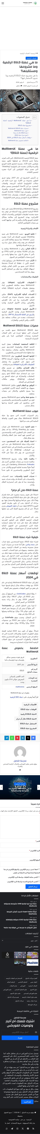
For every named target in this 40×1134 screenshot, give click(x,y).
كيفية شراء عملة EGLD (21, 135)
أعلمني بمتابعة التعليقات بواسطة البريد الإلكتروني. (23, 877)
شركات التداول (19, 1001)
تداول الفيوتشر (11, 506)
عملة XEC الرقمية (16, 697)
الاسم (37, 841)
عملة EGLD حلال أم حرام (25, 719)
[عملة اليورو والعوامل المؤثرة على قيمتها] (32, 955)
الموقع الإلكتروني (35, 860)
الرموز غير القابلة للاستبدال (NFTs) (21, 314)
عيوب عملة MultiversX (21, 130)
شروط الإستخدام (16, 1123)
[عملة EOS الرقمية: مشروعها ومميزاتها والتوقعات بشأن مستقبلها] (7, 955)
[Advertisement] (20, 27)
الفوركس (22, 986)
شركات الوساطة (32, 1004)
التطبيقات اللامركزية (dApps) (23, 364)
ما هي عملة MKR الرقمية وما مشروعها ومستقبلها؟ (20, 789)
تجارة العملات (13, 986)
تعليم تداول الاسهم (15, 993)
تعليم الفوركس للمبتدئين (30, 993)
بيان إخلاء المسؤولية (29, 1123)
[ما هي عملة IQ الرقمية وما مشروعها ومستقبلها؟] (20, 955)
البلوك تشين (33, 982)
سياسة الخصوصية (14, 1119)
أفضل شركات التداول (31, 978)
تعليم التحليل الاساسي (21, 989)
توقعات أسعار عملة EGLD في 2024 (19, 137)
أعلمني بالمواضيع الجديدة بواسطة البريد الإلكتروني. (22, 881)
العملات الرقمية (25, 53)
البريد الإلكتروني (34, 850)
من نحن (22, 1119)
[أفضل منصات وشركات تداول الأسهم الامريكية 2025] (20, 962)
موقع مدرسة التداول (28, 1112)
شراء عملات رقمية (32, 1001)
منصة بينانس (30, 544)
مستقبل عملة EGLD (27, 723)
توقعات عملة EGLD (28, 709)
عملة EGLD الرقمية (28, 714)
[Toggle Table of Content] (33, 117)
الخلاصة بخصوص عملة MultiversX (18, 140)
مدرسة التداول (31, 82)
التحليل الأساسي (22, 982)
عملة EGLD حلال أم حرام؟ (20, 133)
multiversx (20, 687)
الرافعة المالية (11, 982)
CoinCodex (21, 594)
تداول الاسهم (33, 989)
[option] (20, 787)
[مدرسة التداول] (29, 3)
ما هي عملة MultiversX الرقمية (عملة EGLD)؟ (17, 122)
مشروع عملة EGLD (24, 125)
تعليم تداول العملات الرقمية (29, 997)
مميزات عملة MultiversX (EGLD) (18, 128)
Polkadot (30, 464)
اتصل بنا (7, 1123)
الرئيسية (33, 53)
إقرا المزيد (27, 1102)
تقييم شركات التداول (13, 997)
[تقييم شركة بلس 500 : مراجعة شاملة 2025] (32, 962)
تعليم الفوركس (7, 989)
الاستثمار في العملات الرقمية (14, 978)
